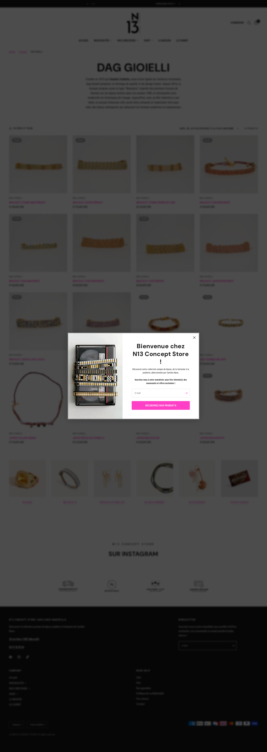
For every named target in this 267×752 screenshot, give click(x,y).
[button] (161, 405)
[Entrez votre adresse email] (186, 393)
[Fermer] (194, 337)
